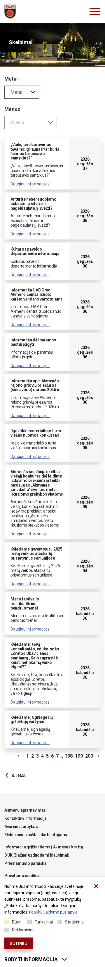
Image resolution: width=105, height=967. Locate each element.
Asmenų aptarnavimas (25, 810)
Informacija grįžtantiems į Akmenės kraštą (43, 847)
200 (89, 756)
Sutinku (18, 943)
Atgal (19, 775)
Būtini (17, 922)
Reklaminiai (22, 930)
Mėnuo (12, 109)
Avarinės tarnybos (21, 826)
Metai (11, 79)
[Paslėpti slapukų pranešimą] (96, 886)
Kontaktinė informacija (25, 818)
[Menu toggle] (95, 11)
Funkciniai (44, 922)
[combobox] (21, 92)
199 (79, 756)
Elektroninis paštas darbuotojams (35, 834)
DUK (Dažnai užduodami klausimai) (36, 855)
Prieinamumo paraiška (25, 863)
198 (69, 756)
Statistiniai (75, 922)
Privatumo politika (21, 875)
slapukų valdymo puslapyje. (53, 912)
